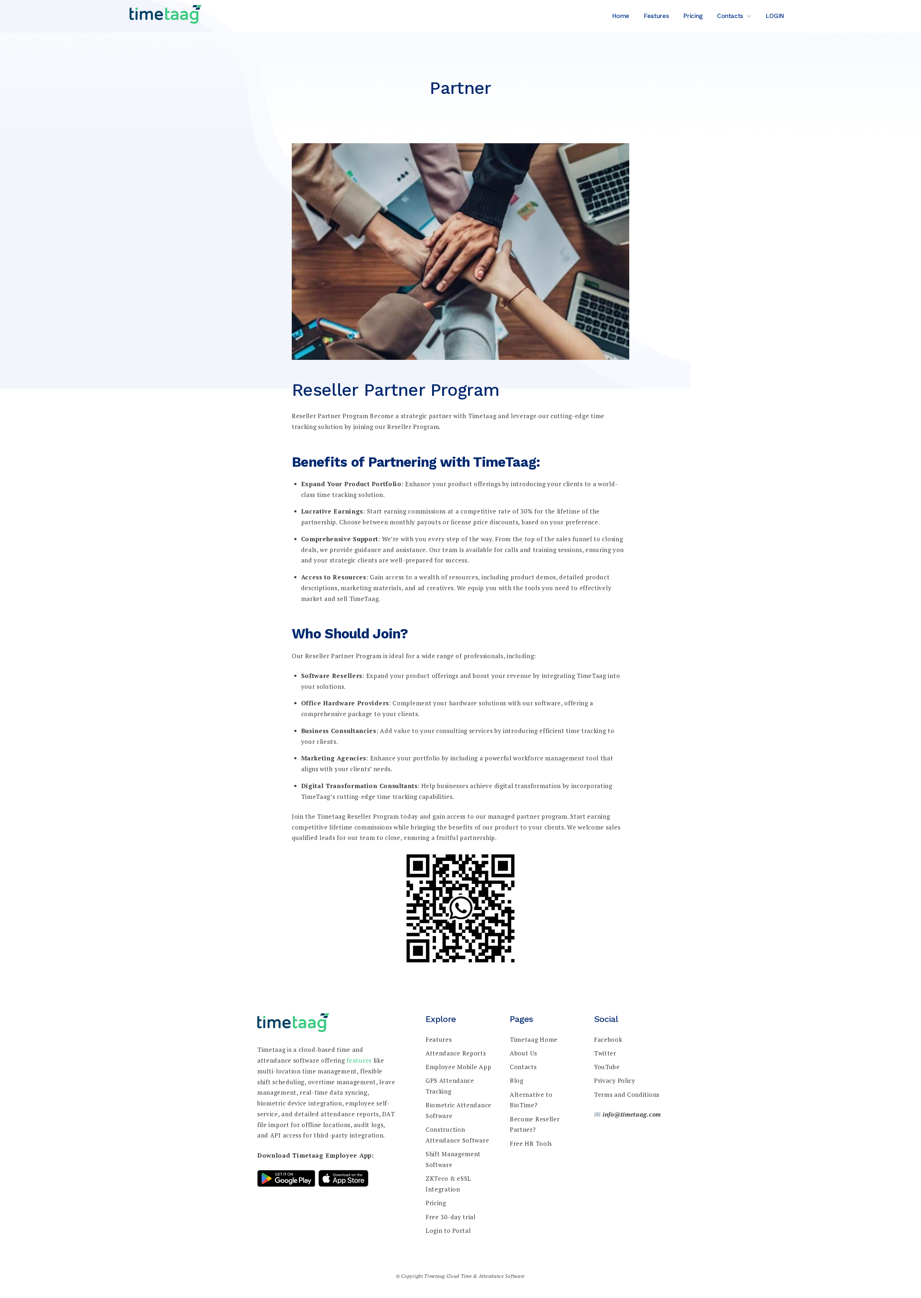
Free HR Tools (531, 1143)
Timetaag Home (534, 1039)
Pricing (693, 15)
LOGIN (775, 15)
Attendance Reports (456, 1053)
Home (621, 15)
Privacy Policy (614, 1080)
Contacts (730, 15)
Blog (516, 1080)
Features (656, 15)
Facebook (608, 1039)
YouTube (607, 1067)
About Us (523, 1053)
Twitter (605, 1053)
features (359, 1060)
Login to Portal (448, 1230)
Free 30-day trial (451, 1217)
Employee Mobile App (458, 1067)
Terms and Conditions (626, 1094)
